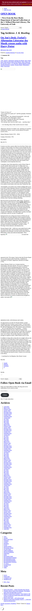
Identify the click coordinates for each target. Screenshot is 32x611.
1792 (2, 60)
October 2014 (7, 482)
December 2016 (8, 446)
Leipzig (12, 65)
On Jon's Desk (20, 52)
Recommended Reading (10, 560)
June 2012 (6, 519)
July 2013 (6, 503)
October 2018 (7, 415)
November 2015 (8, 464)
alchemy (6, 60)
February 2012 (7, 524)
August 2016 (7, 451)
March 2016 (7, 458)
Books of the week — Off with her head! (14, 598)
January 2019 (7, 411)
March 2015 (7, 475)
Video (5, 567)
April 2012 (6, 522)
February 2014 (7, 493)
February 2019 (7, 409)
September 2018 (8, 416)
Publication (6, 553)
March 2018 (7, 425)
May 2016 (6, 456)
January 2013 (7, 512)
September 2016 (8, 450)
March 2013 (7, 509)
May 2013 (6, 506)
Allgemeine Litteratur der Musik (16, 60)
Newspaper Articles (8, 548)
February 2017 (7, 443)
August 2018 (7, 418)
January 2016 (7, 461)
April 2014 (6, 491)
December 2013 (8, 496)
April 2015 (6, 474)
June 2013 (6, 505)
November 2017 (8, 430)
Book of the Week (8, 539)
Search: (2, 27)
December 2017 (8, 429)
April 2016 (6, 457)
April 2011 (6, 529)
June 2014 (6, 488)
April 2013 (6, 508)
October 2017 (7, 432)
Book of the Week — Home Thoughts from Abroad (16, 589)
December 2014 (8, 479)
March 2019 (7, 408)
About (5, 8)
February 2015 (7, 477)
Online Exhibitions (8, 550)
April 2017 (6, 440)
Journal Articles (7, 546)
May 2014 (6, 489)
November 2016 (8, 447)
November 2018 (8, 413)
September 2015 (8, 467)
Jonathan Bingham (10, 52)
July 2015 (6, 470)
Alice (5, 536)
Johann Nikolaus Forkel (24, 63)
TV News (6, 563)
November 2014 (8, 481)
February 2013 (7, 510)
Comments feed (7, 578)
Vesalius (6, 566)
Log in (5, 575)
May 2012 (6, 520)
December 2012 (8, 513)
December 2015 (8, 463)
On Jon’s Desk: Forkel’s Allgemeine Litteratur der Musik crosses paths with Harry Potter (14, 42)
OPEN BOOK (8, 13)
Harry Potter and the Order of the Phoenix (11, 62)
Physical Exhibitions (9, 552)
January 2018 (7, 427)
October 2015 (7, 465)
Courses (6, 542)
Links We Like (7, 10)
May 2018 (6, 422)
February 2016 (7, 460)
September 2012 (8, 516)
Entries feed (7, 576)
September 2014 (8, 484)
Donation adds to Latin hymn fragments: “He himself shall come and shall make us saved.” (17, 591)
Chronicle (6, 540)
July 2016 (6, 453)
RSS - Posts (7, 582)
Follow (5, 395)
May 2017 (6, 439)
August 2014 (7, 485)
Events (5, 545)
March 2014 (7, 492)
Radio (5, 555)
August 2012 (7, 517)
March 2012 (7, 523)
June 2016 (6, 454)
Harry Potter (28, 60)
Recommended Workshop (10, 562)
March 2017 (7, 441)
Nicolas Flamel (18, 65)
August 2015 (7, 468)
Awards (6, 538)
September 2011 (8, 527)
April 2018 (6, 423)
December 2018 (8, 412)
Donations (6, 543)
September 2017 (8, 433)
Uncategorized (7, 564)
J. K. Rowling (14, 63)
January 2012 (7, 526)
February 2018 (7, 426)
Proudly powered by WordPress (8, 603)
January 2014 (7, 495)
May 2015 (6, 472)
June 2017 (6, 437)
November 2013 (8, 498)
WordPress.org (7, 579)
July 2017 (6, 436)
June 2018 (6, 420)
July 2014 (6, 486)
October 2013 (7, 499)
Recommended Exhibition (10, 557)
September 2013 (8, 501)
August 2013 (7, 502)
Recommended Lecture (9, 559)
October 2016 (7, 449)
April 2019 (6, 406)
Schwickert (7, 66)
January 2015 (7, 478)
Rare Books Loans (8, 556)
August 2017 (7, 434)
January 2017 (7, 444)
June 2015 (6, 471)
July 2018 (6, 419)
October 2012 (7, 515)
